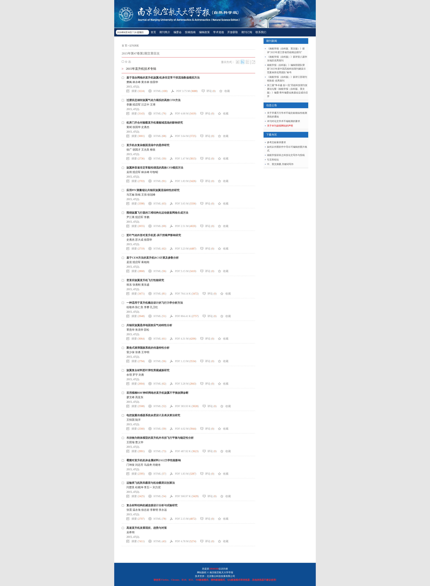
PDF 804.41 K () (187, 316)
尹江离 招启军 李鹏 (137, 217)
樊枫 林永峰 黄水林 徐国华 (142, 82)
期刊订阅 (246, 32)
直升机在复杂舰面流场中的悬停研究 (147, 145)
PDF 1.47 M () (185, 158)
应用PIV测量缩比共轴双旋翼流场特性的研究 (153, 190)
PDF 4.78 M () (185, 541)
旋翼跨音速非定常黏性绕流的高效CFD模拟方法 (154, 167)
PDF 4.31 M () (185, 338)
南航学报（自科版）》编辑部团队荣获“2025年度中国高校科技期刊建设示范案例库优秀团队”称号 (286, 69)
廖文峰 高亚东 (134, 397)
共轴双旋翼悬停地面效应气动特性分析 (149, 325)
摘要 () (138, 91)
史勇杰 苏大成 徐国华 (139, 239)
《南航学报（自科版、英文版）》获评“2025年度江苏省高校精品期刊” (286, 50)
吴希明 (130, 532)
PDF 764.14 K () (187, 293)
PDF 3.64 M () (185, 136)
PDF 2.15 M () (185, 518)
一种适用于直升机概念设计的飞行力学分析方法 (154, 302)
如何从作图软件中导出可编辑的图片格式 (287, 149)
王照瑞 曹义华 (134, 442)
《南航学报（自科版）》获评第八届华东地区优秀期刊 (287, 59)
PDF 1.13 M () (185, 361)
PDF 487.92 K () (187, 451)
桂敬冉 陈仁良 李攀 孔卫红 (142, 307)
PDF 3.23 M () (185, 248)
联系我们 (260, 32)
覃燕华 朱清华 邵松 (137, 329)
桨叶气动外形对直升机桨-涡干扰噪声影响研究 (153, 235)
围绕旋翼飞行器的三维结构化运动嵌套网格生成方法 (157, 212)
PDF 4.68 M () (185, 113)
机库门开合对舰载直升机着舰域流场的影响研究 (154, 122)
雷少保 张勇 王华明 (137, 352)
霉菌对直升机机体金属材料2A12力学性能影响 (153, 460)
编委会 (178, 32)
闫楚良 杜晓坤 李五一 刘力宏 (144, 487)
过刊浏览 (134, 45)
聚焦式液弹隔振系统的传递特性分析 (147, 347)
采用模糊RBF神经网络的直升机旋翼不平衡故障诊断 (157, 392)
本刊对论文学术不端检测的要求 (283, 121)
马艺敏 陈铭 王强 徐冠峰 (140, 194)
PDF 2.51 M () (185, 226)
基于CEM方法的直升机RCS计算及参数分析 (152, 257)
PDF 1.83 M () (185, 181)
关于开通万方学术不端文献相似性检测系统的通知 (287, 115)
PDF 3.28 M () (185, 383)
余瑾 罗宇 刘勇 (135, 374)
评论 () (211, 91)
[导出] (253, 62)
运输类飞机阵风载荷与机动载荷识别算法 (150, 482)
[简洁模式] (242, 62)
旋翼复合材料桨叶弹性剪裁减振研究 (147, 370)
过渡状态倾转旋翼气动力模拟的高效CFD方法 (153, 100)
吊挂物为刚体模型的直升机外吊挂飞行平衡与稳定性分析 (160, 437)
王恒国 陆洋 (133, 419)
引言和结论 (273, 159)
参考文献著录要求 (276, 142)
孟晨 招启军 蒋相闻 (137, 262)
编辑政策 (204, 32)
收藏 (227, 91)
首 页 (124, 45)
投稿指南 (190, 32)
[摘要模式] (247, 62)
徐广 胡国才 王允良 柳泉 (140, 149)
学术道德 (218, 32)
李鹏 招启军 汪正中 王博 (140, 104)
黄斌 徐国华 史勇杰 (137, 127)
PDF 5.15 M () (185, 271)
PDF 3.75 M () (187, 91)
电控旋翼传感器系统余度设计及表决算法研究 (153, 415)
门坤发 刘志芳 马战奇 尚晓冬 (143, 464)
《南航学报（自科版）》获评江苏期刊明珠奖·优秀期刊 (287, 79)
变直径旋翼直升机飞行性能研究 (145, 280)
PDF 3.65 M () (185, 203)
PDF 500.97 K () (187, 496)
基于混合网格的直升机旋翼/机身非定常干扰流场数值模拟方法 (163, 77)
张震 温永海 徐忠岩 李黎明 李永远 (147, 509)
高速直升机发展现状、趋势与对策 (146, 527)
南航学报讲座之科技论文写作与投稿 (286, 155)
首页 (153, 32)
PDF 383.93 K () (187, 406)
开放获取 (232, 32)
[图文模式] (237, 62)
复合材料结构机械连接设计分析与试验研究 (152, 505)
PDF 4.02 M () (185, 428)
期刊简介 (164, 32)
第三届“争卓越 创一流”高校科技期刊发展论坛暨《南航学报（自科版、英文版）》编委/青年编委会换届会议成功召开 (287, 91)
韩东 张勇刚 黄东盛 (137, 284)
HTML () (160, 91)
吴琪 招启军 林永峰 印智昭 (142, 172)
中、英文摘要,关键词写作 (280, 164)
